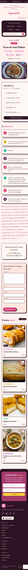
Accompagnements (7, 537)
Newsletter (4, 548)
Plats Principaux (11, 26)
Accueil (11, 40)
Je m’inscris (14, 494)
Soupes (18, 29)
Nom (4, 286)
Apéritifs (10, 29)
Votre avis (6, 272)
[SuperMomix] (14, 13)
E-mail (5, 292)
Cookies (4, 560)
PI (10, 513)
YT (13, 513)
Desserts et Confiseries (14, 23)
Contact (4, 546)
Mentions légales (6, 555)
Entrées (19, 26)
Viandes (16, 40)
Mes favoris (22, 18)
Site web (5, 298)
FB (6, 513)
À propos (4, 544)
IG (3, 513)
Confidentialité (5, 557)
